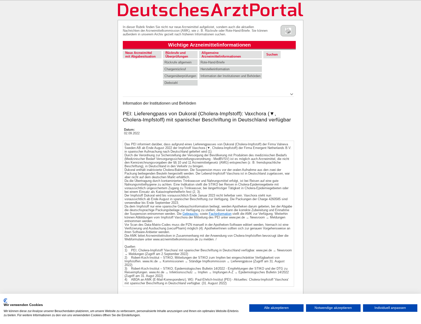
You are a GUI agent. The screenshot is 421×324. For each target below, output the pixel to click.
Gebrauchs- (190, 214)
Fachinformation (220, 214)
